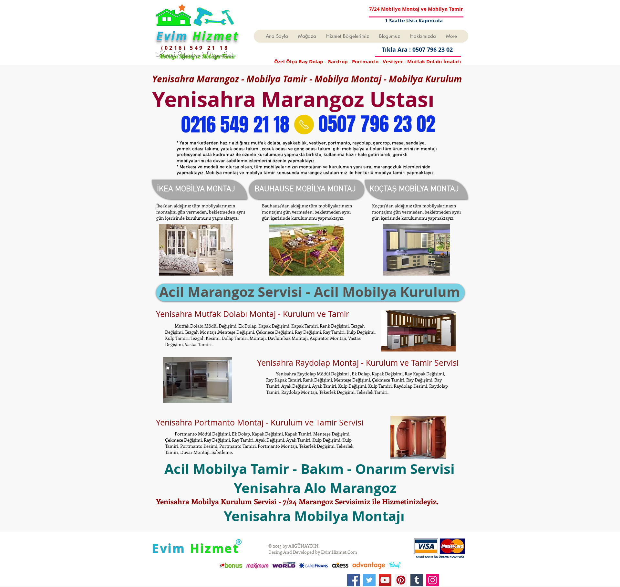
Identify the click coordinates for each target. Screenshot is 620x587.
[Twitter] (369, 580)
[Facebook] (353, 580)
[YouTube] (385, 580)
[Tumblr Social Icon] (416, 580)
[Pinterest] (401, 580)
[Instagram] (432, 580)
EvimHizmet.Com (339, 552)
